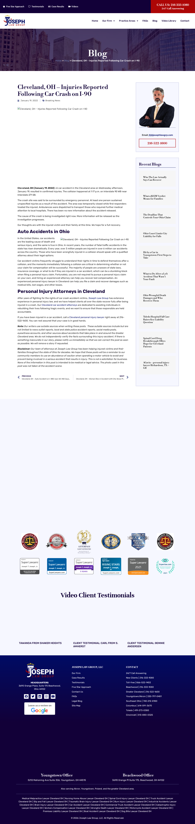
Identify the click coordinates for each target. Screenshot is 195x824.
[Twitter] (33, 696)
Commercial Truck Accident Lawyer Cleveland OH (129, 805)
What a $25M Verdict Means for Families (154, 197)
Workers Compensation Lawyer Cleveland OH (67, 808)
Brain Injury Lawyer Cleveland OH (51, 805)
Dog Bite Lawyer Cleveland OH (136, 811)
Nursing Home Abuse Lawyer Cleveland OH (86, 798)
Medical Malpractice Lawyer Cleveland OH (42, 798)
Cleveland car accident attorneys (59, 305)
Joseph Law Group (98, 298)
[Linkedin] (39, 696)
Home (95, 20)
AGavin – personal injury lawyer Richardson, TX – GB (156, 365)
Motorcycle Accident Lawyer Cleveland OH (151, 808)
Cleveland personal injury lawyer (86, 317)
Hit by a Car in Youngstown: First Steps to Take (157, 255)
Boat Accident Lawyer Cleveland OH (102, 811)
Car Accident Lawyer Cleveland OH (86, 805)
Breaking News (52, 100)
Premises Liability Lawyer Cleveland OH (62, 811)
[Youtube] (53, 696)
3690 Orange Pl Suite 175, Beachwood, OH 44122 (138, 780)
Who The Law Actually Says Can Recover (155, 178)
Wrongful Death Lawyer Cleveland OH (109, 808)
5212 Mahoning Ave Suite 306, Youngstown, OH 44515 (57, 780)
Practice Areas (127, 20)
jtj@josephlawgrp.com (161, 135)
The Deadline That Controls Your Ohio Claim (157, 216)
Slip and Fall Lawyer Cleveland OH (50, 801)
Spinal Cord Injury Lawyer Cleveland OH (129, 798)
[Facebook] (26, 696)
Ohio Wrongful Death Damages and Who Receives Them (154, 298)
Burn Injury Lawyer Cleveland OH (130, 801)
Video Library (169, 20)
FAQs (145, 20)
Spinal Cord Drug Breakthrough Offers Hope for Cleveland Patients (154, 342)
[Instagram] (46, 696)
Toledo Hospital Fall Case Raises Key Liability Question (156, 319)
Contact (184, 20)
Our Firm (107, 20)
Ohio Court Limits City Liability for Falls (155, 235)
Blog (154, 20)
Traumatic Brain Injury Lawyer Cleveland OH (91, 801)
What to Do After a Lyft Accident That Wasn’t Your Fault (155, 276)
